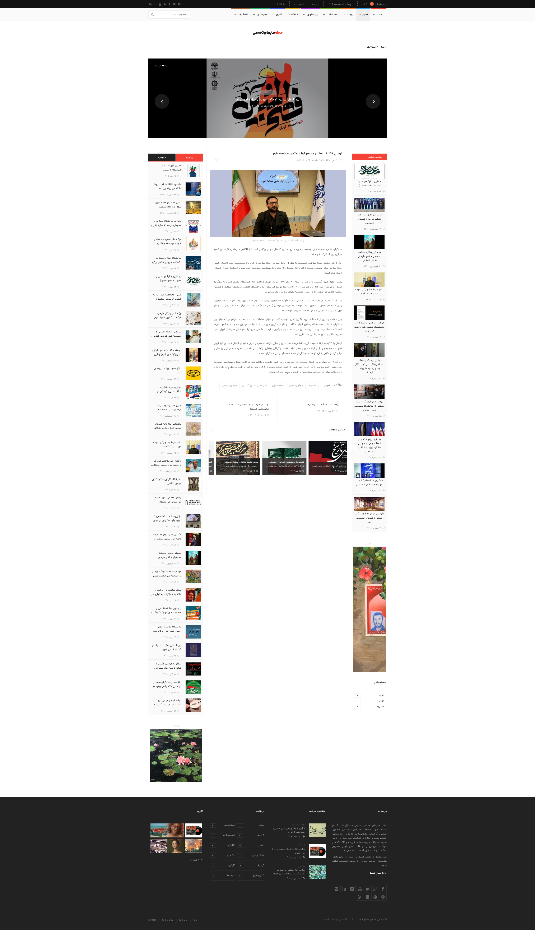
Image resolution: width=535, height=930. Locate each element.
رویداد (349, 15)
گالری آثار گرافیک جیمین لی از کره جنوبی (288, 851)
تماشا (294, 15)
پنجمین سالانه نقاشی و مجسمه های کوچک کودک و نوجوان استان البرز (166, 336)
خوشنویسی (298, 824)
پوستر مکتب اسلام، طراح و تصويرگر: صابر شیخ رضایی (166, 352)
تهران (371, 695)
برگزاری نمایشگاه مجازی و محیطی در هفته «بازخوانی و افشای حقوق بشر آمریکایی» (166, 225)
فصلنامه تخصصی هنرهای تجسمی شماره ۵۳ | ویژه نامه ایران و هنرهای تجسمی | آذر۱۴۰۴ (278, 466)
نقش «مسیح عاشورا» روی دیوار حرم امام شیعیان (167, 205)
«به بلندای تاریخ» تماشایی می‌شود (325, 466)
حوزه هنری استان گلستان (254, 385)
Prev (162, 101)
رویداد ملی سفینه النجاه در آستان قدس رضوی (166, 647)
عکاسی (223, 855)
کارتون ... (223, 866)
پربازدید (189, 157)
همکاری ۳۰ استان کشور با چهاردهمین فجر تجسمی (369, 482)
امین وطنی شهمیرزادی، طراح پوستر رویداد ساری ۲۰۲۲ (168, 410)
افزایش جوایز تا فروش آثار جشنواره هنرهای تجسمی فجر (369, 518)
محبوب (162, 157)
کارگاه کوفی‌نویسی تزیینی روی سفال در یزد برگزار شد (167, 702)
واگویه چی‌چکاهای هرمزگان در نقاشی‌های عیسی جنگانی (166, 463)
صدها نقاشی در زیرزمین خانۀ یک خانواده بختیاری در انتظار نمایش (267, 99)
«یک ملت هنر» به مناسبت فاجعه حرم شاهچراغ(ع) (166, 241)
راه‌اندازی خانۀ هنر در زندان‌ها (322, 404)
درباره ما (315, 4)
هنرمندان (262, 15)
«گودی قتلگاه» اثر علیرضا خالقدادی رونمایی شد (167, 186)
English (281, 4)
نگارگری (223, 845)
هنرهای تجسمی (229, 385)
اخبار (365, 15)
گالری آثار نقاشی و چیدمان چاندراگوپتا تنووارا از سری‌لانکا (289, 871)
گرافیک (301, 845)
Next (373, 101)
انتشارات (242, 15)
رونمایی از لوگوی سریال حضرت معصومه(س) (369, 183)
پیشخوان (312, 15)
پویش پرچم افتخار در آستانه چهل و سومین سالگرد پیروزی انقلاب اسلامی (369, 445)
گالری (279, 15)
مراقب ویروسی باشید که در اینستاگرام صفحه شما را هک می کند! (369, 327)
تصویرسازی (223, 835)
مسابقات (332, 15)
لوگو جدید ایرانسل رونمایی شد (167, 370)
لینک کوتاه (266, 106)
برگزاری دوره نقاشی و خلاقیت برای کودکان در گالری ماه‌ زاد (169, 391)
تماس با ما (298, 4)
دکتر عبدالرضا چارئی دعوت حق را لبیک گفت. (369, 291)
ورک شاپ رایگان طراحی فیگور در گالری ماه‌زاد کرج (167, 315)
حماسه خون (278, 385)
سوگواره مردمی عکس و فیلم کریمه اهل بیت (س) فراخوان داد (167, 668)
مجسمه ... (223, 876)
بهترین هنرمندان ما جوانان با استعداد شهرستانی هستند (249, 407)
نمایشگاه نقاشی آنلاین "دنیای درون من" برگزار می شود (167, 631)
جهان (371, 701)
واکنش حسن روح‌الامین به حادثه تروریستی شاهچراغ (167, 537)
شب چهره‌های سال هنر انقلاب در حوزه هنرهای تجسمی (369, 219)
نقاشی (301, 866)
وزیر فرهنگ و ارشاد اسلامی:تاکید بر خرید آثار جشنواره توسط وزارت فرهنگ (369, 366)
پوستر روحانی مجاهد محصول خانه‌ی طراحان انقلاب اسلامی (369, 256)
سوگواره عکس (296, 385)
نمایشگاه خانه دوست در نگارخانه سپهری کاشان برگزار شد (166, 262)
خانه (379, 15)
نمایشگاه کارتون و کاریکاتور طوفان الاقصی (166, 481)
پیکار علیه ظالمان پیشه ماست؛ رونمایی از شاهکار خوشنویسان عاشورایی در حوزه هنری (235, 466)
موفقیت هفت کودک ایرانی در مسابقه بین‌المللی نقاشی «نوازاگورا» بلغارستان (166, 576)
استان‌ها (267, 92)
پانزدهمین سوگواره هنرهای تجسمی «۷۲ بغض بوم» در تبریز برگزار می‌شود (167, 686)
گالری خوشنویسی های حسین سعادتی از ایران (289, 830)
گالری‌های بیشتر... (195, 859)
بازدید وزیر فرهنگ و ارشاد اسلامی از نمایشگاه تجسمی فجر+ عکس (369, 406)
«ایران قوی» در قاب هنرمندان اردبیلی (170, 168)
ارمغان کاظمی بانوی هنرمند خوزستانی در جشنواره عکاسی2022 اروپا (166, 502)
